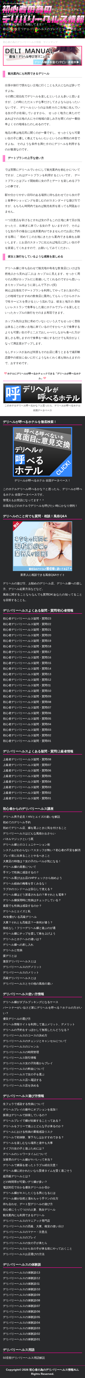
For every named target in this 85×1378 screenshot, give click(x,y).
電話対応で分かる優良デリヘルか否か (26, 1187)
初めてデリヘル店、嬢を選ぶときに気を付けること (35, 827)
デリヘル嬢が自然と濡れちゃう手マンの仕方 (30, 1198)
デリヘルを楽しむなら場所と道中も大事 (28, 1142)
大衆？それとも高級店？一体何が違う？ (28, 922)
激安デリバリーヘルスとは (19, 961)
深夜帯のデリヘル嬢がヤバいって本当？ (28, 1159)
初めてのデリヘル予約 (17, 822)
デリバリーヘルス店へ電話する (22, 1079)
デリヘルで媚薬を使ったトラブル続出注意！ (30, 1165)
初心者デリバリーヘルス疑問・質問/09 (27, 696)
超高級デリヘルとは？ (17, 1176)
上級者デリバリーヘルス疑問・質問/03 (27, 787)
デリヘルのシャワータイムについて (25, 1154)
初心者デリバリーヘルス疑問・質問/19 (27, 640)
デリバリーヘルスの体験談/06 (21, 1311)
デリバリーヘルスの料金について (23, 1068)
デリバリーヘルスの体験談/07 (21, 1305)
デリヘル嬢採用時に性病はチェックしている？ (32, 900)
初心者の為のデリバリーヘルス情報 (51, 1369)
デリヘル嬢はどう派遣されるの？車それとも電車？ (35, 894)
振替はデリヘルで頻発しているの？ (25, 1115)
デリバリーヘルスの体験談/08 (21, 1300)
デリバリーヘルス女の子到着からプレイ (28, 1063)
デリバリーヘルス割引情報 (19, 1057)
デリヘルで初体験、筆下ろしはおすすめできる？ (33, 1137)
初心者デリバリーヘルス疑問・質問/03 (27, 729)
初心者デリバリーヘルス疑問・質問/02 (27, 735)
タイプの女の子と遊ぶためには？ (23, 1148)
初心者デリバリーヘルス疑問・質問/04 (27, 724)
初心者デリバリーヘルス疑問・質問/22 (27, 624)
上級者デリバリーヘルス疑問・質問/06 (27, 770)
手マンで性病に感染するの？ (21, 872)
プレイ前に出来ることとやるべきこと (26, 855)
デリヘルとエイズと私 (17, 911)
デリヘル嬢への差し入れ (18, 944)
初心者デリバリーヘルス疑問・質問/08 (27, 701)
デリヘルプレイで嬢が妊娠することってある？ (32, 1120)
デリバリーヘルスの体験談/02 (21, 1333)
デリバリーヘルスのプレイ (19, 1237)
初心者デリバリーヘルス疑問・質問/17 (27, 651)
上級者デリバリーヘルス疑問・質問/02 (27, 792)
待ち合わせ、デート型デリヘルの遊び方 (28, 1204)
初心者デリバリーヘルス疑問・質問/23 (27, 618)
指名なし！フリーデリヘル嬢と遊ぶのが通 (29, 928)
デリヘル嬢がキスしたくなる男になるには (29, 1192)
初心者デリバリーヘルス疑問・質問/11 (27, 685)
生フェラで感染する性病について (23, 1103)
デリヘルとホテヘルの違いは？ (22, 939)
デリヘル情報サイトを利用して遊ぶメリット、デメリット (39, 1024)
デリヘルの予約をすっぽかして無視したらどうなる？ (36, 1029)
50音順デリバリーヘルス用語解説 (24, 1357)
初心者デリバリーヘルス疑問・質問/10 (27, 690)
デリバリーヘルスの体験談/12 (21, 1278)
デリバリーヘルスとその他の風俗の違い (28, 983)
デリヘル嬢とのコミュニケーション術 (26, 844)
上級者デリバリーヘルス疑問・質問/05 (27, 776)
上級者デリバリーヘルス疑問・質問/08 (27, 759)
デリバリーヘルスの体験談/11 (21, 1283)
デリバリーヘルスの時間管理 (21, 1052)
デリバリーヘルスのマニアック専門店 (26, 1220)
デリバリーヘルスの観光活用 (13, 3)
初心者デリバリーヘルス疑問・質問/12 (27, 679)
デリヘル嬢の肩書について (19, 866)
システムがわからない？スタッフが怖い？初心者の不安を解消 (41, 850)
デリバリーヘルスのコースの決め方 (25, 1035)
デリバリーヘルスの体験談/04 (21, 1322)
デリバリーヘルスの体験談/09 (21, 1294)
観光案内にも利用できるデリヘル (23, 1215)
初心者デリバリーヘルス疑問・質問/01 (27, 740)
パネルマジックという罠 (18, 839)
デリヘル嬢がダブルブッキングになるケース (30, 1002)
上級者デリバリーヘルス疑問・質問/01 (27, 798)
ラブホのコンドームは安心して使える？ (28, 889)
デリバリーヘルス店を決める (21, 1085)
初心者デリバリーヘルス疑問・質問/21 (27, 629)
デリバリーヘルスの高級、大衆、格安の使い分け (33, 1226)
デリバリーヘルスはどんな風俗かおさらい (29, 833)
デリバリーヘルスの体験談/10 (21, 1289)
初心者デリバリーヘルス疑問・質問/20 (27, 635)
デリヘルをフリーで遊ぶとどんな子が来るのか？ (33, 1126)
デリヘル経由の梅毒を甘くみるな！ (25, 883)
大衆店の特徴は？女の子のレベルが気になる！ (32, 861)
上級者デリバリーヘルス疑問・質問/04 (27, 781)
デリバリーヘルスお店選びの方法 (23, 1254)
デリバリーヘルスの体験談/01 (21, 1339)
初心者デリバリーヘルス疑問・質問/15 (27, 663)
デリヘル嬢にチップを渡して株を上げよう (29, 933)
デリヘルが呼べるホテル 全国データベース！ (42, 480)
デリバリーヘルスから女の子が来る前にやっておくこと (37, 1248)
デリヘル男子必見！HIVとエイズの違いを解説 (31, 816)
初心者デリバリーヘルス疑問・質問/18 (27, 646)
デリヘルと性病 (12, 950)
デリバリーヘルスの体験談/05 (21, 1317)
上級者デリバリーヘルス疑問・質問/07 (27, 764)
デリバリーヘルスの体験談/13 (21, 1272)
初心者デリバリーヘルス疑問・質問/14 (27, 668)
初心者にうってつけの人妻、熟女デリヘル (29, 1209)
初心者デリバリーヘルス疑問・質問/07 (27, 707)
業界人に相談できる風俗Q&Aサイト (42, 574)
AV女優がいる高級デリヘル (20, 916)
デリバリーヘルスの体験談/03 (21, 1328)
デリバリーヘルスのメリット (21, 972)
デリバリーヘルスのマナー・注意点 (25, 1231)
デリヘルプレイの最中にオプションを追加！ (30, 1109)
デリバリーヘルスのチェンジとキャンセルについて (35, 1041)
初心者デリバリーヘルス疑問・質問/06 (27, 713)
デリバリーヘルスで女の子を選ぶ (23, 1074)
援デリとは (10, 955)
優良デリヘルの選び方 (17, 1018)
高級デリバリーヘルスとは (19, 978)
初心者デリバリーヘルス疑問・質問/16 (27, 657)
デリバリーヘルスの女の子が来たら (25, 1243)
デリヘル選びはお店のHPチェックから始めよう (32, 877)
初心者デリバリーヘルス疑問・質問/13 (27, 674)
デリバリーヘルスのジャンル (21, 1046)
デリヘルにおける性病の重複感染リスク (28, 1131)
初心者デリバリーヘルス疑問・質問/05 (27, 718)
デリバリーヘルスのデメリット (22, 966)
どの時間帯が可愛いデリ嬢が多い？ (25, 1181)
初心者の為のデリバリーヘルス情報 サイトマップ (30, 42)
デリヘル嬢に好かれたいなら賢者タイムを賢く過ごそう (37, 1170)
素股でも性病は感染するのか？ (22, 905)
